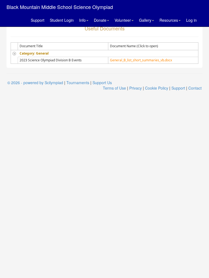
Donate (100, 20)
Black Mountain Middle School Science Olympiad (60, 6)
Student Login (62, 20)
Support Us (102, 82)
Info (82, 20)
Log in (191, 20)
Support (37, 20)
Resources (168, 20)
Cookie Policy (156, 88)
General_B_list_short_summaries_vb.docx (141, 60)
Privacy (135, 88)
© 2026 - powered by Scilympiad (35, 82)
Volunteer (123, 20)
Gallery (145, 20)
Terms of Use (114, 88)
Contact (195, 88)
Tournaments (77, 82)
